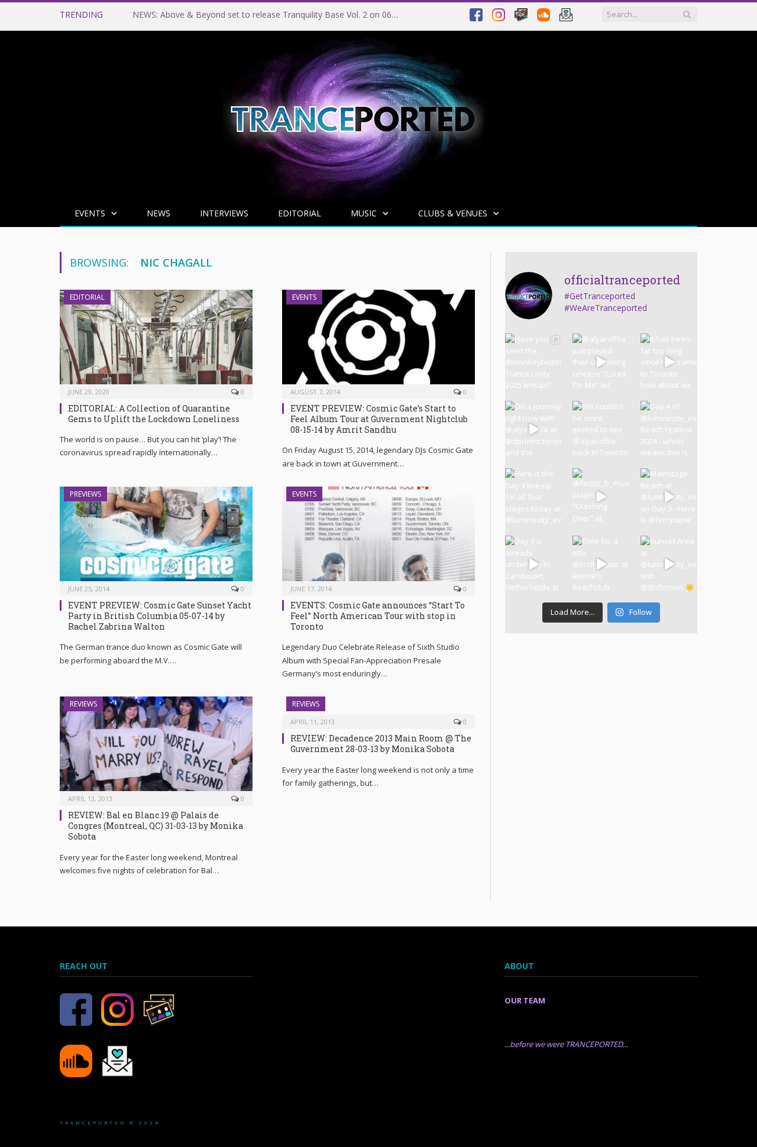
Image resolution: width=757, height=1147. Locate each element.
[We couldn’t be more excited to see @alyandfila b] (600, 429)
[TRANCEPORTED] (352, 113)
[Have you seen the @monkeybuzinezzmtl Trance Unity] (533, 361)
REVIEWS (83, 704)
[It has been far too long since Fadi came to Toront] (668, 361)
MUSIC (364, 213)
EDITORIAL (299, 213)
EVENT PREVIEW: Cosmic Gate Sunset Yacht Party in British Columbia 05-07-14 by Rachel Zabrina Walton (159, 616)
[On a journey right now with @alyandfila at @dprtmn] (533, 429)
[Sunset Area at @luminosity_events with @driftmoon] (668, 564)
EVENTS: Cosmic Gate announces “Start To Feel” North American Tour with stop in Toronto (377, 616)
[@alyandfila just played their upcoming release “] (600, 361)
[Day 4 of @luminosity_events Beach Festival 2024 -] (668, 429)
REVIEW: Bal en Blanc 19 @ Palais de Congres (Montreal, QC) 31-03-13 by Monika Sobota (155, 825)
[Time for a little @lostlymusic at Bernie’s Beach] (600, 564)
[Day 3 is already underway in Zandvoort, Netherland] (533, 564)
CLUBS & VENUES (452, 213)
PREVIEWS (85, 494)
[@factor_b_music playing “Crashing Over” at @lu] (600, 496)
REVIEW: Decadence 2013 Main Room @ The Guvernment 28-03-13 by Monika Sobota (380, 743)
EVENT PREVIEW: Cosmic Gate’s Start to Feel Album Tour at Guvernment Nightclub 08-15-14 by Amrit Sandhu (379, 419)
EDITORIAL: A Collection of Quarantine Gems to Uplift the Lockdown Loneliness (154, 414)
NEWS (158, 213)
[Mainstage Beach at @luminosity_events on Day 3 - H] (668, 496)
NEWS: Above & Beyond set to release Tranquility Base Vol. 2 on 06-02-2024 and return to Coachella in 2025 (268, 14)
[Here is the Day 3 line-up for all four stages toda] (533, 496)
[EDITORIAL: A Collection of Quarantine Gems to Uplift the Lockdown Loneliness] (156, 340)
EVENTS (90, 213)
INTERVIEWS (224, 213)
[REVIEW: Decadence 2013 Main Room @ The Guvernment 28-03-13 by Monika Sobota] (378, 708)
